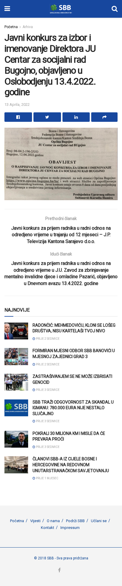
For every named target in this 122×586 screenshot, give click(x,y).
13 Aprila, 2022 (17, 104)
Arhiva (28, 27)
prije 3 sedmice (47, 389)
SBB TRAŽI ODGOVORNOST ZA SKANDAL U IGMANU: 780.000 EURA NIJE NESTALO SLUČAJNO (73, 408)
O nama (53, 521)
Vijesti (35, 521)
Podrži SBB (75, 521)
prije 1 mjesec (46, 478)
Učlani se (99, 521)
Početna (11, 27)
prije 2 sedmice (47, 338)
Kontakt (47, 527)
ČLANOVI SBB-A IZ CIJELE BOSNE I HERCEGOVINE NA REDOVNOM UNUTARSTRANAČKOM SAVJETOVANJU (71, 465)
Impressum (70, 527)
